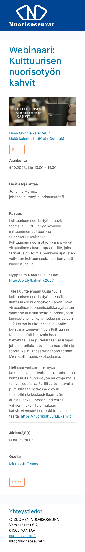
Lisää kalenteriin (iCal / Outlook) (36, 138)
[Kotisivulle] (31, 15)
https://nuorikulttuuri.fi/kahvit (46, 416)
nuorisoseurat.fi (22, 535)
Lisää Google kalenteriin (29, 133)
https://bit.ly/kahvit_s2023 (31, 280)
